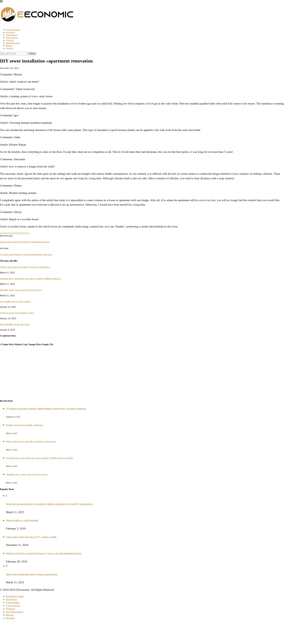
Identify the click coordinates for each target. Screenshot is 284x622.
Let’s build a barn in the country (15, 301)
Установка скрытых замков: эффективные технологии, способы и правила (46, 408)
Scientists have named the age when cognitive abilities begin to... (31, 278)
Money (9, 45)
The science (12, 38)
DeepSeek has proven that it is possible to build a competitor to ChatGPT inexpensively (49, 504)
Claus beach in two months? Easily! (17, 313)
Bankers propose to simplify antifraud (24, 425)
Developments (13, 43)
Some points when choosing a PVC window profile (31, 537)
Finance (9, 40)
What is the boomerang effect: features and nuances (25, 267)
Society (10, 48)
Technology (11, 35)
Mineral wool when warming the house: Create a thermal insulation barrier (44, 553)
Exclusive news (13, 30)
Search (32, 53)
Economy (10, 32)
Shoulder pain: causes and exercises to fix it (21, 290)
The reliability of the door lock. (15, 324)
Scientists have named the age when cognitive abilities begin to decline (39, 458)
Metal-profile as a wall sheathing (22, 520)
